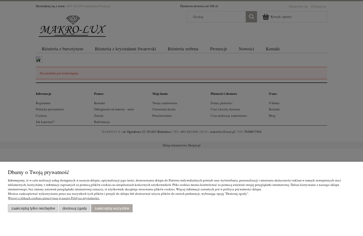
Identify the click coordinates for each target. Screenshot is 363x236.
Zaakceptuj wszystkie (112, 208)
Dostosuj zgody (74, 208)
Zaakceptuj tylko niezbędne (33, 208)
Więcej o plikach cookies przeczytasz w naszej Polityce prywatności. (54, 198)
